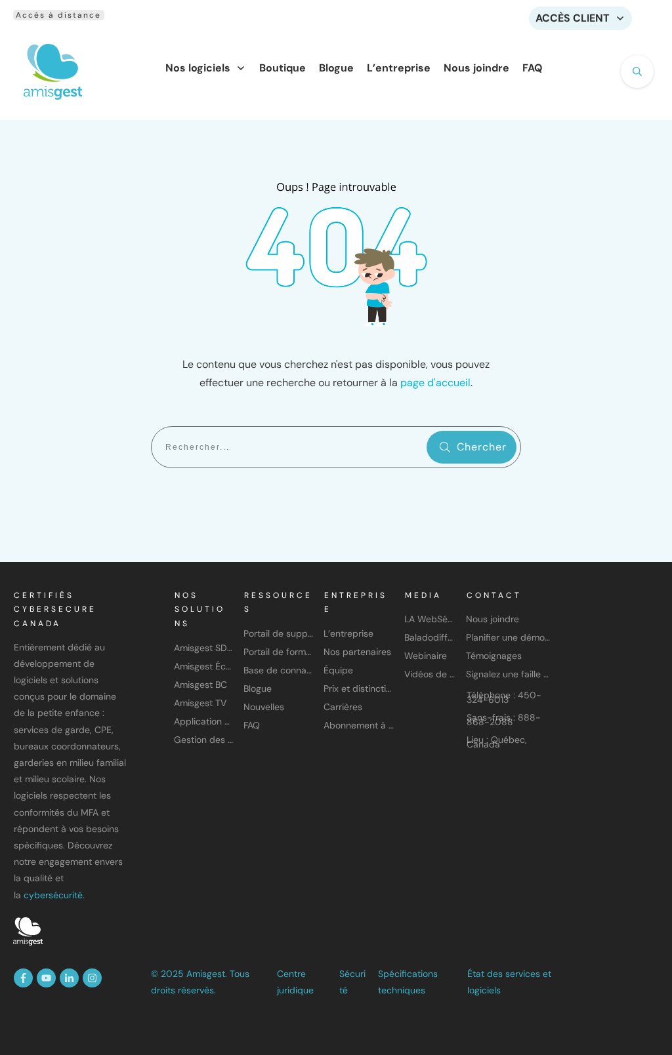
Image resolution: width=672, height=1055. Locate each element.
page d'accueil (435, 382)
